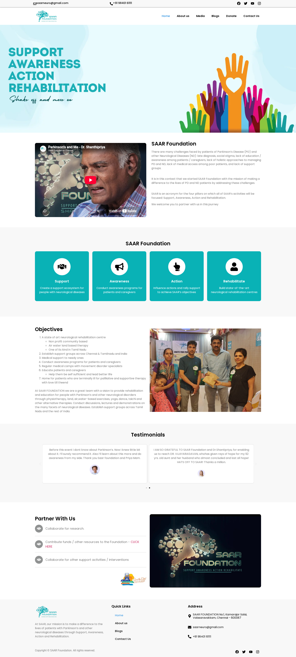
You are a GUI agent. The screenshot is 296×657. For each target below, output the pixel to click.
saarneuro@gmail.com (52, 3)
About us (183, 16)
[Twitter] (245, 3)
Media (200, 16)
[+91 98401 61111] (111, 3)
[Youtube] (252, 3)
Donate (231, 16)
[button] (40, 464)
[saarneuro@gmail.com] (34, 3)
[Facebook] (238, 3)
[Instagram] (259, 3)
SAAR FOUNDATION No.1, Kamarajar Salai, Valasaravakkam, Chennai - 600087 (220, 616)
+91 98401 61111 (122, 3)
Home (166, 16)
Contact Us (251, 16)
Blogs (215, 16)
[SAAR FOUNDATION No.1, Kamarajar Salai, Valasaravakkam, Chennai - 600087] (189, 616)
